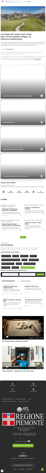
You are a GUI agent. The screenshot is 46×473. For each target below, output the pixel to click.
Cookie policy (21, 469)
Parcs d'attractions (29, 263)
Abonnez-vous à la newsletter (23, 445)
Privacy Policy (29, 469)
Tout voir (23, 237)
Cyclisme (15, 256)
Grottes (19, 263)
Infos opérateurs (7, 399)
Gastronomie (5, 267)
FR (24, 1)
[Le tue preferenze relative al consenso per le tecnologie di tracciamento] (2, 471)
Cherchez (40, 274)
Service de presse (21, 399)
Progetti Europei (23, 401)
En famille (15, 267)
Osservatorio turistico (9, 401)
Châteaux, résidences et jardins (10, 259)
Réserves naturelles (7, 263)
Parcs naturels (34, 259)
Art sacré (33, 256)
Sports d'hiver (6, 256)
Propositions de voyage (28, 267)
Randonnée (24, 256)
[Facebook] (20, 439)
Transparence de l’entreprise (23, 465)
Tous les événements (26, 280)
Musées (24, 259)
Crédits (15, 469)
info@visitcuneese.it (31, 434)
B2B (30, 399)
